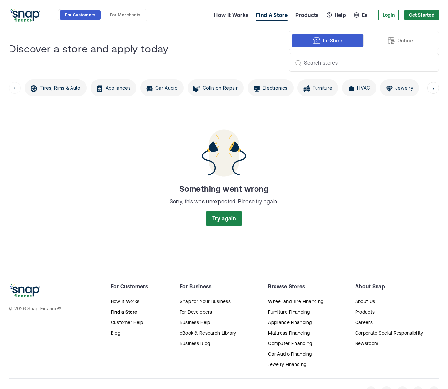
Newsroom (366, 343)
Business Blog (195, 343)
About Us (365, 301)
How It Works (231, 15)
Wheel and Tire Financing (295, 301)
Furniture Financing (289, 312)
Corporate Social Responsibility (389, 333)
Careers (364, 322)
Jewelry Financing (287, 364)
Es (365, 15)
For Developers (196, 312)
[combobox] (361, 62)
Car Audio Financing (290, 354)
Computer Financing (290, 343)
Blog (115, 333)
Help (340, 15)
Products (307, 15)
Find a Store (124, 312)
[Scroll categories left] (15, 88)
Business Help (195, 322)
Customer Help (127, 322)
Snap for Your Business (205, 301)
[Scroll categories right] (433, 88)
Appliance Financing (290, 322)
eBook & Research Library (208, 333)
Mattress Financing (289, 333)
